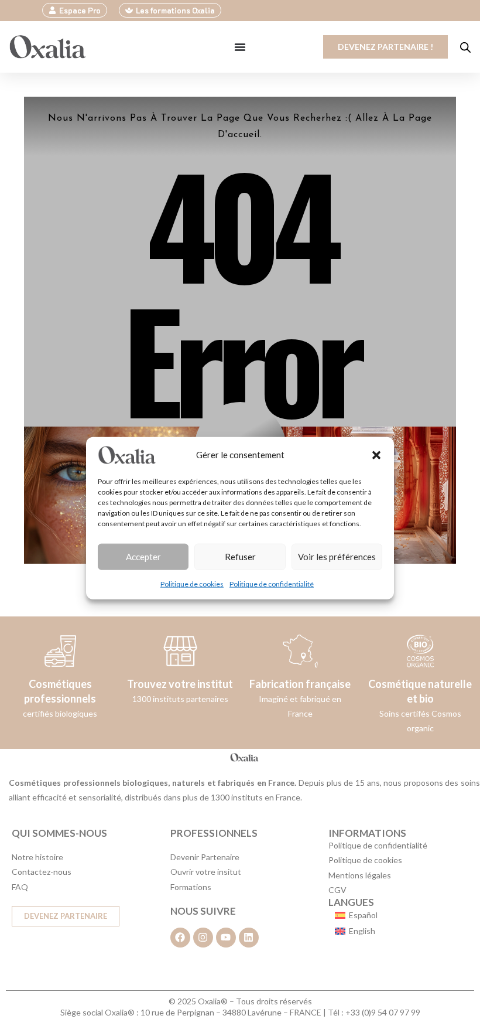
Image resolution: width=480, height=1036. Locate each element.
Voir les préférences (337, 556)
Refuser (240, 556)
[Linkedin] (249, 938)
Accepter (143, 556)
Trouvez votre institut (180, 683)
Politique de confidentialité (271, 583)
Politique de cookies (192, 583)
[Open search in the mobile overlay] (465, 47)
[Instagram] (203, 938)
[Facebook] (180, 938)
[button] (376, 455)
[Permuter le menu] (240, 47)
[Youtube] (226, 938)
